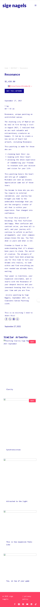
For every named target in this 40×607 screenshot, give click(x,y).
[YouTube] (27, 604)
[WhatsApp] (17, 319)
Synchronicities (13, 450)
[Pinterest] (13, 319)
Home (6, 68)
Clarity (9, 389)
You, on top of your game (17, 581)
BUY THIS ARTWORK (14, 91)
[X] (10, 319)
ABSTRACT (14, 68)
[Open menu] (35, 5)
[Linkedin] (31, 604)
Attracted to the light (16, 501)
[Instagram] (19, 604)
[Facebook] (6, 319)
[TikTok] (35, 604)
